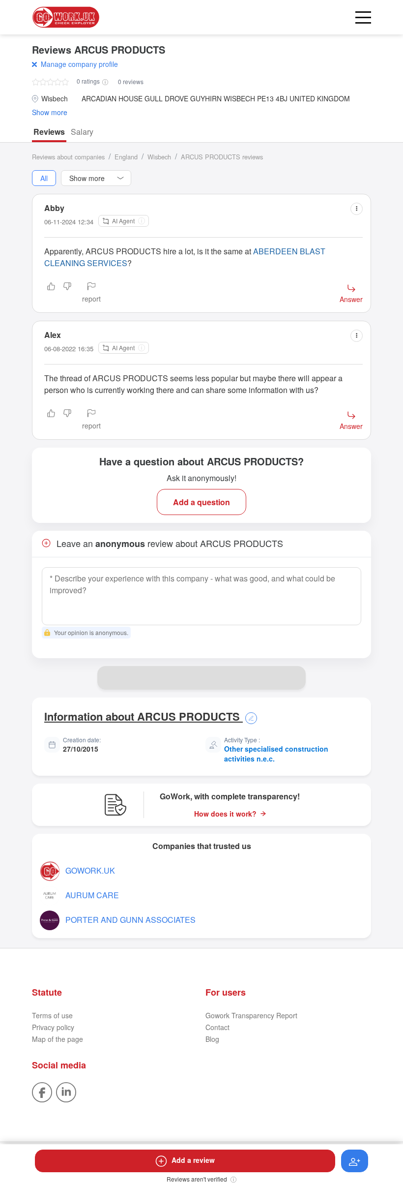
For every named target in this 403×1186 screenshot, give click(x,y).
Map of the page (57, 1039)
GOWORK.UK (90, 870)
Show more (49, 112)
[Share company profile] (294, 678)
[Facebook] (42, 1091)
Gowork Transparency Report (251, 1015)
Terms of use (52, 1015)
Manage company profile (79, 64)
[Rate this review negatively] (67, 293)
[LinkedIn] (66, 1091)
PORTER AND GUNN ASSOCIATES (130, 919)
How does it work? (225, 814)
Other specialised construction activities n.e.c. (276, 753)
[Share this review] (356, 209)
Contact (217, 1027)
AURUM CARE (92, 895)
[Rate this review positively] (51, 293)
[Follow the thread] (354, 1161)
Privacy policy (53, 1027)
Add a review (193, 1160)
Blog (212, 1039)
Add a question (201, 502)
